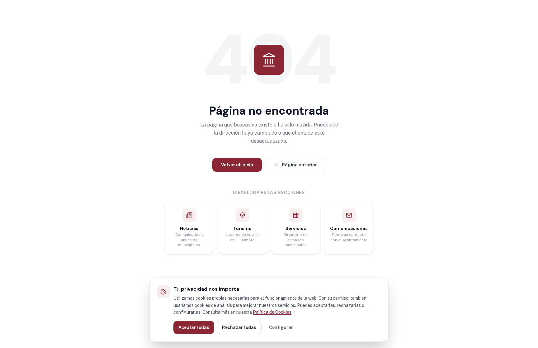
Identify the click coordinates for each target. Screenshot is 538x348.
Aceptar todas (193, 327)
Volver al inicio (237, 164)
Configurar (281, 327)
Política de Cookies (272, 312)
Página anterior (299, 164)
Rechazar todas (239, 327)
